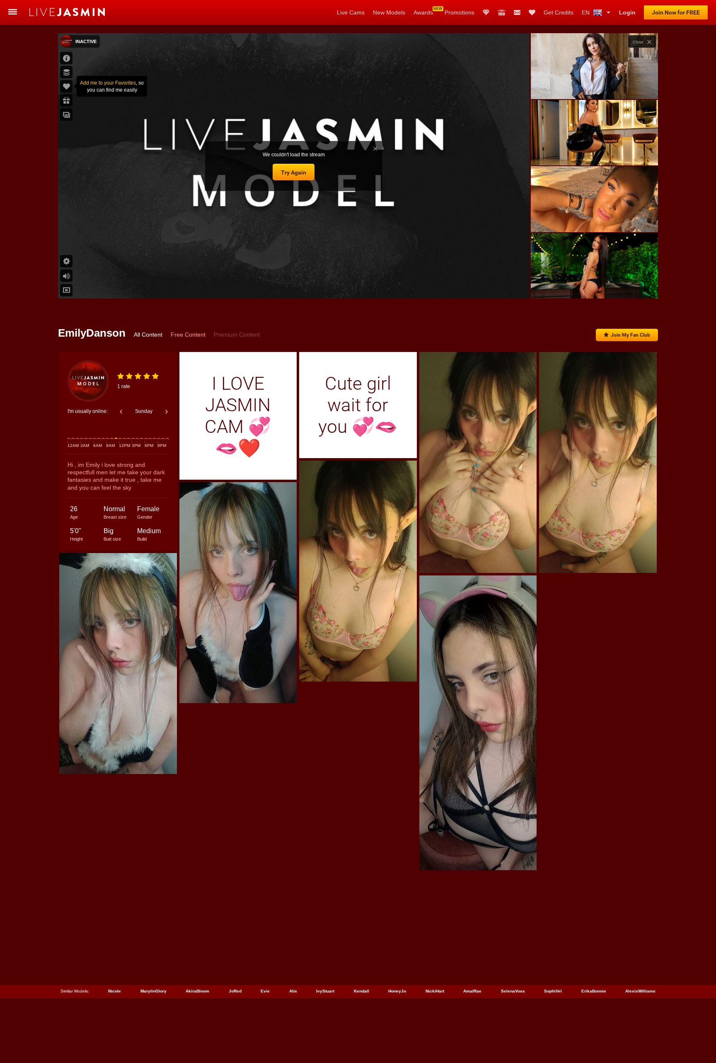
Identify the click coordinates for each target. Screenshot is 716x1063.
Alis (293, 991)
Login (627, 12)
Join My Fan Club (630, 335)
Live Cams (351, 12)
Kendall (361, 991)
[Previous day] (121, 412)
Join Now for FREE (676, 12)
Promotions (459, 12)
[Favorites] (532, 12)
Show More (594, 284)
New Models (389, 12)
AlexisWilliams (640, 991)
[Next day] (166, 412)
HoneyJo (397, 991)
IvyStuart (325, 991)
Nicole (114, 991)
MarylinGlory (153, 991)
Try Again (293, 172)
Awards (423, 12)
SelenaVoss (513, 991)
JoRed (235, 991)
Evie (265, 991)
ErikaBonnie (593, 991)
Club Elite (486, 12)
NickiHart (435, 991)
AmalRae (472, 991)
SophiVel (553, 991)
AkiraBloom (197, 991)
